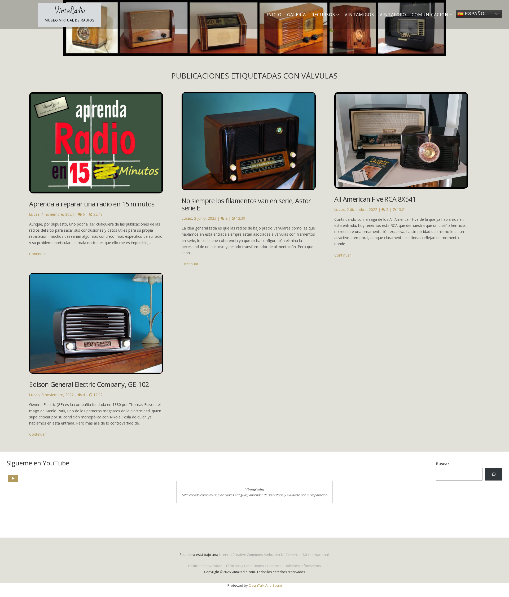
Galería (296, 15)
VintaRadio (70, 11)
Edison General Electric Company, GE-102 (89, 384)
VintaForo (393, 15)
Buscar (442, 463)
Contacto (274, 565)
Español (475, 13)
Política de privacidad (205, 565)
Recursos (323, 15)
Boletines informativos (303, 565)
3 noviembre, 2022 (58, 394)
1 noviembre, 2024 (58, 214)
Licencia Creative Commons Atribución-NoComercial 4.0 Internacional (274, 554)
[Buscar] (493, 474)
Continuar (37, 253)
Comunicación (430, 15)
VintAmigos (359, 15)
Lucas (34, 214)
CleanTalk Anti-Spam (265, 585)
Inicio (274, 15)
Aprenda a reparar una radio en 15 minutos (92, 203)
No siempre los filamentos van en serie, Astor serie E (246, 204)
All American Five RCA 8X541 (375, 199)
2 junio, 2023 (205, 218)
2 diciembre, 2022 (362, 209)
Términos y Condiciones (245, 565)
